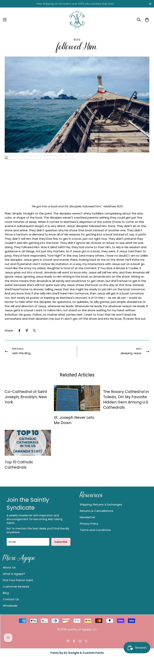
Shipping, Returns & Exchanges (101, 504)
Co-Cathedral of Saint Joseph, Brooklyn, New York (26, 397)
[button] (147, 19)
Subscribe (60, 542)
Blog (77, 39)
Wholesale (10, 606)
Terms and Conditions (95, 530)
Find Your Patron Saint (18, 580)
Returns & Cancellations (96, 511)
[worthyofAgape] (77, 19)
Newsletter (87, 517)
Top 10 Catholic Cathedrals (19, 464)
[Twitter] (34, 330)
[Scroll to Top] (146, 636)
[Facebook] (19, 330)
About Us (9, 567)
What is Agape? (14, 574)
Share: (9, 330)
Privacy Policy (89, 524)
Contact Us (11, 599)
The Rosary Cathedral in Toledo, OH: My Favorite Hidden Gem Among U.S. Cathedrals (126, 399)
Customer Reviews (16, 586)
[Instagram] (80, 641)
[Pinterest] (27, 330)
